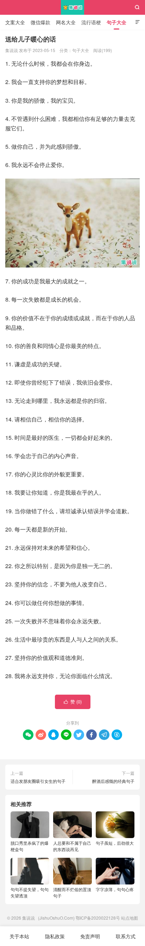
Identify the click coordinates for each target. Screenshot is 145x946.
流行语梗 (91, 22)
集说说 (72, 7)
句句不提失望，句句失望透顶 (30, 892)
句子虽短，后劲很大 (115, 843)
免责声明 (90, 936)
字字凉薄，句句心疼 (115, 889)
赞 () (73, 701)
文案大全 (15, 22)
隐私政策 (55, 936)
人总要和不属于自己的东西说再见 (72, 846)
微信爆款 (40, 22)
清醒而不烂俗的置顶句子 (72, 892)
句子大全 (116, 22)
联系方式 (125, 936)
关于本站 (19, 936)
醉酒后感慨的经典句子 (113, 781)
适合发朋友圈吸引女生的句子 (38, 781)
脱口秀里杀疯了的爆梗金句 (30, 846)
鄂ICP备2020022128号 (98, 918)
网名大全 (66, 22)
